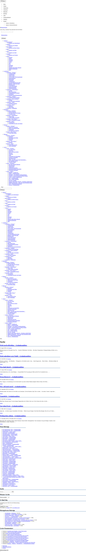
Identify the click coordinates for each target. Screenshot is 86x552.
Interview (11, 153)
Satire (10, 155)
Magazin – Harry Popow (11, 141)
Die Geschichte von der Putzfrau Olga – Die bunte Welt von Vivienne (19, 520)
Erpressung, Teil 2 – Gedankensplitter (10, 486)
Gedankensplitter (12, 73)
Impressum (5, 545)
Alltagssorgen (11, 166)
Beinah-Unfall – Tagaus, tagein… (9, 447)
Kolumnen (6, 109)
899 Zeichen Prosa (12, 91)
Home (4, 4)
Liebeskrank (11, 129)
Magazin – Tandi (9, 143)
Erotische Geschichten (13, 157)
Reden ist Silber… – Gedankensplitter (10, 454)
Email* (1, 503)
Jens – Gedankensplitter (13, 178)
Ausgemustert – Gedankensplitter (9, 461)
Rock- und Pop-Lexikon (14, 151)
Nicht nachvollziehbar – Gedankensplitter (13, 345)
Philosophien (11, 79)
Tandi (7, 51)
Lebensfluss (11, 80)
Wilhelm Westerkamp (13, 68)
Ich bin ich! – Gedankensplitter (9, 472)
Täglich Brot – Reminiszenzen (9, 468)
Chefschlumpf (9, 42)
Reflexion (11, 105)
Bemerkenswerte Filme (13, 137)
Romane (5, 124)
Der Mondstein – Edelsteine (10, 523)
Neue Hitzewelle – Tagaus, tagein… (10, 452)
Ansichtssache (11, 122)
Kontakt (4, 21)
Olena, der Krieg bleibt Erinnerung (14, 532)
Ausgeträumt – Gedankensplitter (9, 463)
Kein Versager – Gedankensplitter (9, 437)
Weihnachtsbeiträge (13, 88)
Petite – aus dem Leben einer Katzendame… (18, 159)
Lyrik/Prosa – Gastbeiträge (11, 108)
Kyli (10, 64)
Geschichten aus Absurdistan (14, 156)
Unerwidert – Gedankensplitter (9, 432)
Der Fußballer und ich (13, 161)
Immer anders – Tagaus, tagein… (9, 460)
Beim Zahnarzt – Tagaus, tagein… (9, 466)
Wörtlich (10, 100)
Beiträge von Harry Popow (14, 47)
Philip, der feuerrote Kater (14, 128)
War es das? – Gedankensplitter (9, 439)
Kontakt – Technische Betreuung (11, 24)
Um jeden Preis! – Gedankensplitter (11, 406)
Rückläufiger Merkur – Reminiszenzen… (11, 481)
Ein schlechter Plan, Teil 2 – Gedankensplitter (12, 429)
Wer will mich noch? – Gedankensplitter (13, 386)
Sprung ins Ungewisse (13, 127)
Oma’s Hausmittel (12, 146)
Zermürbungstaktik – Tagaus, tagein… (10, 435)
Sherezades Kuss (12, 158)
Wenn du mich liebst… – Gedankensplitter (11, 449)
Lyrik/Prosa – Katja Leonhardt (12, 98)
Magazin (5, 134)
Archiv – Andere (9, 171)
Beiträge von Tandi (12, 52)
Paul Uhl (10, 66)
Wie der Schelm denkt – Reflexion (12, 515)
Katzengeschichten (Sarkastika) (15, 169)
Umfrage (10, 140)
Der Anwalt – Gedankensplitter (9, 471)
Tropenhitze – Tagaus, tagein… (9, 485)
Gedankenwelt (12, 81)
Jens (10, 63)
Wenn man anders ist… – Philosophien (10, 464)
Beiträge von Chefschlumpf (14, 43)
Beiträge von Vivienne (13, 55)
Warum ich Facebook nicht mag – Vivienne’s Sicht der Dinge (17, 517)
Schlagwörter (5, 7)
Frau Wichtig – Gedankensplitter (9, 469)
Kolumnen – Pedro (10, 121)
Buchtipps (5, 13)
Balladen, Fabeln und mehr (14, 83)
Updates (4, 6)
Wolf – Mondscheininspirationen (15, 183)
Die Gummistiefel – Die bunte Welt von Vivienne (15, 518)
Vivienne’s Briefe (12, 162)
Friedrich (10, 60)
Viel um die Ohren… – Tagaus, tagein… (11, 456)
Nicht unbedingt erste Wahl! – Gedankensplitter (15, 356)
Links (4, 15)
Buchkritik (11, 138)
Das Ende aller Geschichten (14, 101)
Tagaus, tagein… (12, 75)
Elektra (10, 58)
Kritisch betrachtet (12, 111)
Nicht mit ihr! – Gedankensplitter (9, 462)
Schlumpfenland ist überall (14, 93)
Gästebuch (5, 19)
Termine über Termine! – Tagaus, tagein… (11, 474)
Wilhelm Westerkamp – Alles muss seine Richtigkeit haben (20, 182)
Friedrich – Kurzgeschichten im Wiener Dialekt (18, 175)
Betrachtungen (12, 165)
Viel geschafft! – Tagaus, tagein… (9, 470)
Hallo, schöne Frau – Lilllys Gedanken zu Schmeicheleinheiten (17, 521)
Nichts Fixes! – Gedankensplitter (9, 458)
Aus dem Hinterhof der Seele (14, 82)
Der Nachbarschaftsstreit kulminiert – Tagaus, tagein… (13, 475)
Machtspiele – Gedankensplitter (9, 453)
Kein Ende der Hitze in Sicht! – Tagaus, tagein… (12, 440)
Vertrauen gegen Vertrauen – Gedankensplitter (12, 455)
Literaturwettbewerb (7, 17)
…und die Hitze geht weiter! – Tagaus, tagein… (12, 446)
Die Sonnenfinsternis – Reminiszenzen (10, 441)
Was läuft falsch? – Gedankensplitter (12, 367)
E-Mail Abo (5, 9)
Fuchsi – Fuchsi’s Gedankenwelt (15, 177)
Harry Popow (9, 46)
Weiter (1, 353)
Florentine (11, 59)
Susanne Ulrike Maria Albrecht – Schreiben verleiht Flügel (20, 181)
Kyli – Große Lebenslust (14, 179)
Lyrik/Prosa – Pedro (10, 104)
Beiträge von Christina (13, 45)
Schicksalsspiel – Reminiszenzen (9, 483)
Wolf (10, 69)
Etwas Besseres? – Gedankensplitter (11, 377)
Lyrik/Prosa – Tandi (10, 102)
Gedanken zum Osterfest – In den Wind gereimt (17, 531)
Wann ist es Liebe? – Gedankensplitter (12, 524)
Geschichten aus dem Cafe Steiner (15, 123)
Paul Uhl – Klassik (12, 180)
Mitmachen (5, 11)
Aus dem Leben (12, 149)
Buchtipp (10, 142)
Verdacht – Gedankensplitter (8, 445)
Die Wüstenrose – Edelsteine (10, 522)
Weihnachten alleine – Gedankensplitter (13, 416)
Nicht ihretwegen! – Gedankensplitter (10, 434)
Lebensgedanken (12, 78)
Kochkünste (11, 94)
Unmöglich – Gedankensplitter (10, 396)
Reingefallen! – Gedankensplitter (9, 438)
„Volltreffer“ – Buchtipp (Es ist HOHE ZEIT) (18, 541)
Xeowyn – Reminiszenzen (14, 185)
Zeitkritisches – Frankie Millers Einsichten (13, 514)
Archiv (7, 56)
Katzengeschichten (12, 87)
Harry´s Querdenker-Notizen (14, 120)
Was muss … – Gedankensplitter (11, 516)
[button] (0, 551)
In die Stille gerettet (12, 133)
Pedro (7, 49)
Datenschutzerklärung (7, 546)
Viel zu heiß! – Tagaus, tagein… (9, 436)
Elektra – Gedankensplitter (14, 173)
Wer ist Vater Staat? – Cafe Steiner (12, 525)
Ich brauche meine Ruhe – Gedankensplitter (11, 451)
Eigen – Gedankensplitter (8, 443)
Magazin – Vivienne (10, 135)
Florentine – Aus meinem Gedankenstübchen (18, 174)
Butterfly (10, 57)
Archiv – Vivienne (10, 148)
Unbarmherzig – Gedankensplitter (9, 465)
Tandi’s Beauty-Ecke (13, 144)
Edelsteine (11, 136)
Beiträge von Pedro (12, 50)
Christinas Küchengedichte (14, 97)
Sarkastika (11, 65)
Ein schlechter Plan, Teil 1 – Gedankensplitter (12, 430)
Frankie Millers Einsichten (14, 117)
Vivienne (8, 54)
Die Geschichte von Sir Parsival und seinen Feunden (18, 535)
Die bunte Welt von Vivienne (14, 113)
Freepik (8, 507)
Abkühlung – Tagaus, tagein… (9, 482)
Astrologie (11, 154)
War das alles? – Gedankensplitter (9, 480)
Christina (8, 44)
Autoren (5, 40)
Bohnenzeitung (4, 35)
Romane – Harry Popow (11, 131)
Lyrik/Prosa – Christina (10, 96)
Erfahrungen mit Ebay (13, 167)
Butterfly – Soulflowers (13, 172)
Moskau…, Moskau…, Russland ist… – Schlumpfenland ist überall (21, 543)
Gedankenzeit (11, 74)
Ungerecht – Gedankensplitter (8, 473)
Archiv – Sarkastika (10, 163)
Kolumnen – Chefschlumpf (11, 115)
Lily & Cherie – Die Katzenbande (15, 77)
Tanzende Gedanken (13, 103)
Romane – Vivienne (10, 126)
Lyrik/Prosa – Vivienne (10, 72)
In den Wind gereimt (13, 86)
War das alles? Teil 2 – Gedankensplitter (10, 479)
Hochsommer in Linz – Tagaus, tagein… (11, 448)
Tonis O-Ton (11, 116)
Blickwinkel (11, 107)
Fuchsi (10, 62)
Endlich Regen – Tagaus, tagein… (9, 431)
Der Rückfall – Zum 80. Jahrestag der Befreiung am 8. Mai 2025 (22, 542)
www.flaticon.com (16, 507)
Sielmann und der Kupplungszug (15, 95)
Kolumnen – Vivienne (10, 110)
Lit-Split (10, 90)
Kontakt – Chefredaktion (10, 23)
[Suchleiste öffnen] (2, 187)
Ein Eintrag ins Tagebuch (14, 130)
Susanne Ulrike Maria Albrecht (15, 67)
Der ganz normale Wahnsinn (14, 164)
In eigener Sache (12, 114)
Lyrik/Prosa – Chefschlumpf (12, 89)
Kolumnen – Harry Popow (11, 118)
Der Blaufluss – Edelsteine (10, 513)
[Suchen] (13, 491)
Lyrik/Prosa (6, 71)
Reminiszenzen (12, 84)
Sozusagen (11, 150)
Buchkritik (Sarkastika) (13, 170)
